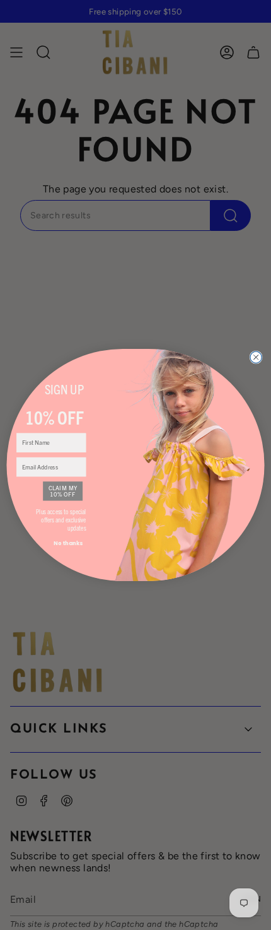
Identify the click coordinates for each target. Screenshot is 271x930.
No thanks (68, 543)
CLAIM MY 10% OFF (63, 491)
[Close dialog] (256, 357)
